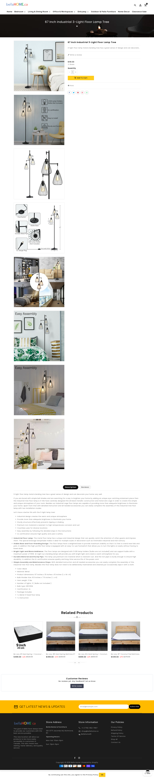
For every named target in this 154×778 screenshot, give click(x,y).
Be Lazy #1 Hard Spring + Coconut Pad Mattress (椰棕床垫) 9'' (39, 654)
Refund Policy (116, 730)
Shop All (114, 739)
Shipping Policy (117, 733)
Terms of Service (118, 736)
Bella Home (75, 762)
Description (70, 487)
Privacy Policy (116, 727)
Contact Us (115, 742)
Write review (77, 686)
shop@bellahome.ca (90, 731)
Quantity (72, 68)
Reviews (85, 487)
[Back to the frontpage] (77, 26)
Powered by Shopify (90, 762)
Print (72, 86)
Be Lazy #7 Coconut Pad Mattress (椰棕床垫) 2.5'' (131, 654)
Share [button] (71, 64)
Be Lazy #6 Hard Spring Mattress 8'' (60, 654)
